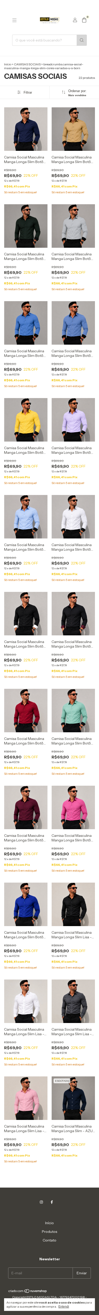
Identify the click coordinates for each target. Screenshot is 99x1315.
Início (7, 64)
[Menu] (14, 20)
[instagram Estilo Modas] (41, 1202)
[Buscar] (82, 40)
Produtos (49, 1231)
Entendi (63, 1306)
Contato (49, 1240)
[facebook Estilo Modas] (52, 1202)
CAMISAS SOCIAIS (27, 64)
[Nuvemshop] (27, 1292)
